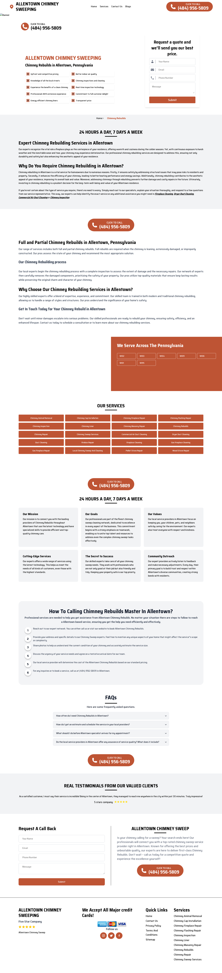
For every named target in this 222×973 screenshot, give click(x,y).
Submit (172, 99)
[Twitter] (111, 935)
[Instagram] (103, 935)
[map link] (12, 6)
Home (99, 118)
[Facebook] (119, 935)
